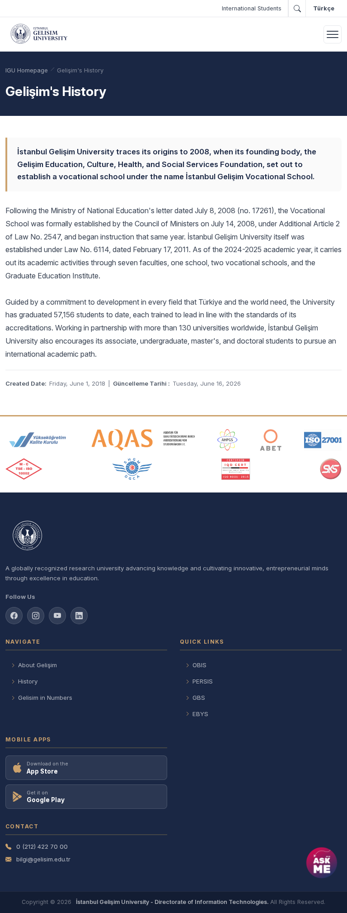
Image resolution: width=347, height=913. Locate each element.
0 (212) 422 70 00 (42, 846)
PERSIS (202, 681)
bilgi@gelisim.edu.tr (43, 859)
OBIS (199, 665)
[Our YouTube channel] (57, 615)
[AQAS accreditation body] (143, 440)
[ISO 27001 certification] (323, 440)
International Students (251, 8)
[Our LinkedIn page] (79, 615)
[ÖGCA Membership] (132, 469)
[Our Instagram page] (35, 615)
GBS (198, 697)
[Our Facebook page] (14, 615)
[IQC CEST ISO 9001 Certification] (235, 469)
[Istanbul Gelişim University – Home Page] (40, 34)
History (28, 681)
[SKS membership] (331, 469)
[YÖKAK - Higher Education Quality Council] (37, 440)
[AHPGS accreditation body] (227, 440)
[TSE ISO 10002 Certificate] (23, 469)
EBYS (200, 713)
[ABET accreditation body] (270, 440)
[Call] (296, 8)
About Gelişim (37, 665)
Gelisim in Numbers (45, 697)
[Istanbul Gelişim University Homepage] (173, 536)
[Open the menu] (333, 34)
